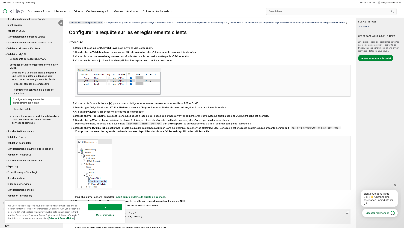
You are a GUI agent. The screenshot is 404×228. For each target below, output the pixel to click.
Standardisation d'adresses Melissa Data (29, 42)
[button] (392, 11)
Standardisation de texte (20, 189)
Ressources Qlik (367, 2)
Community (18, 2)
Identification (14, 25)
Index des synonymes (19, 184)
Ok (105, 207)
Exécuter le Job (22, 109)
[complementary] (380, 123)
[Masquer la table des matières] (60, 23)
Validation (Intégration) (19, 195)
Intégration (60, 11)
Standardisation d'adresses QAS (24, 160)
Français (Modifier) (389, 2)
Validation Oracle (16, 137)
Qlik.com (7, 2)
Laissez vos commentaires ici (375, 58)
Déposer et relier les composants (31, 83)
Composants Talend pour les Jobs (85, 22)
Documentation (37, 11)
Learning (30, 2)
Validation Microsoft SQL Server (24, 48)
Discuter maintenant (377, 212)
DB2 (7, 226)
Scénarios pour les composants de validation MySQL (34, 66)
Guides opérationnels (156, 11)
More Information (105, 215)
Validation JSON (16, 30)
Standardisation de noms (20, 131)
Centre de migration (98, 11)
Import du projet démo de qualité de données (140, 196)
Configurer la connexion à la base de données (34, 91)
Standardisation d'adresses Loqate (26, 36)
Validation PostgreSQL (19, 154)
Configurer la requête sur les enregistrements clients (29, 101)
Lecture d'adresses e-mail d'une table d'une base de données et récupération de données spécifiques (35, 119)
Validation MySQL (16, 54)
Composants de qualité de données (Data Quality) (130, 22)
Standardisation (15, 178)
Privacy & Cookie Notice (61, 218)
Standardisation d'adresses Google (26, 19)
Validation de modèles (19, 143)
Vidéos (78, 11)
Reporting (12, 166)
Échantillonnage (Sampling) (22, 172)
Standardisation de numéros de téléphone (30, 148)
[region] (65, 212)
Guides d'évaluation (126, 11)
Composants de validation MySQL (28, 58)
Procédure (364, 26)
